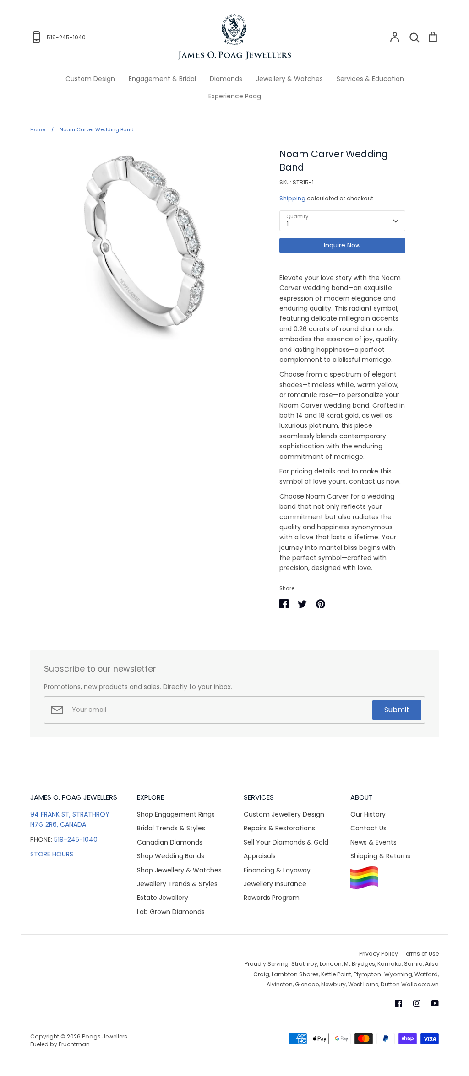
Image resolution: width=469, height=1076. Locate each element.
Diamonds (226, 78)
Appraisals (260, 856)
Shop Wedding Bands (170, 856)
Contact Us (368, 828)
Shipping (292, 198)
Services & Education (370, 78)
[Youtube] (435, 1003)
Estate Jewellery (162, 897)
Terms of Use (421, 954)
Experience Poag (234, 96)
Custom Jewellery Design (284, 814)
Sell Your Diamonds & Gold (286, 842)
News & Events (373, 842)
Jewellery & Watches (289, 78)
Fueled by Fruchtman (60, 1044)
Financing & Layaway (277, 870)
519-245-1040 (76, 839)
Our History (368, 814)
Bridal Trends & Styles (171, 828)
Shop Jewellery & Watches (179, 870)
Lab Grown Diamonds (171, 911)
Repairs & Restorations (279, 828)
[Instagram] (417, 1003)
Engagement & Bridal (162, 78)
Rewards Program (272, 897)
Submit (396, 710)
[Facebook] (398, 1003)
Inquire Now (342, 245)
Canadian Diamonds (169, 842)
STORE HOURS (51, 854)
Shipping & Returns (380, 856)
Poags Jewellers (104, 1036)
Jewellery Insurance (275, 883)
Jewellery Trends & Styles (177, 883)
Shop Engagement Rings (176, 814)
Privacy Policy (378, 954)
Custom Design (90, 78)
